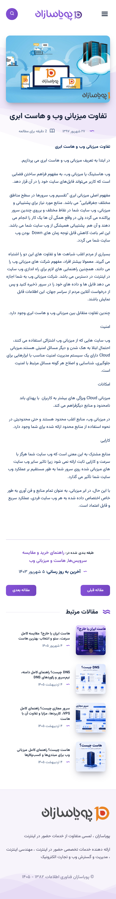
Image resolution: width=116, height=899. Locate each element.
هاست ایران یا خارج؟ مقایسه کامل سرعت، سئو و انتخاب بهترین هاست (44, 636)
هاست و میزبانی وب (47, 560)
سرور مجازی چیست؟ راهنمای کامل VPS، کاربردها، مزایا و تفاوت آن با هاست (45, 714)
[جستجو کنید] (12, 14)
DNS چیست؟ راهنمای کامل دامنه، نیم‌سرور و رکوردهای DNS (45, 675)
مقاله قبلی (95, 590)
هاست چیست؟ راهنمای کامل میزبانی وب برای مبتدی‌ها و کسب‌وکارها (43, 752)
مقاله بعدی (21, 590)
